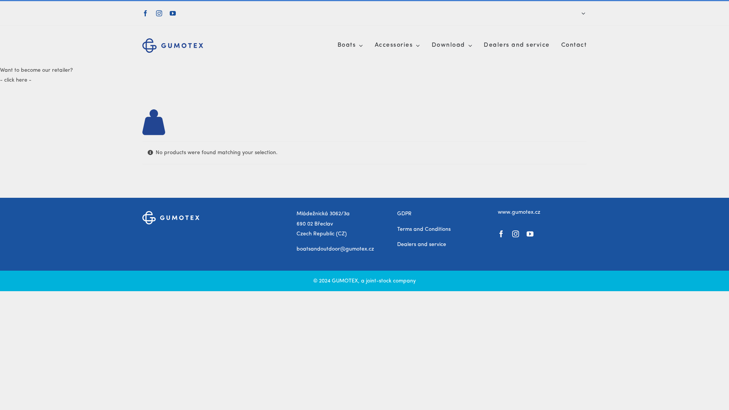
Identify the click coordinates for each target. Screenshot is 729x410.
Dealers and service (421, 244)
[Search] (578, 13)
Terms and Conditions (424, 229)
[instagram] (159, 13)
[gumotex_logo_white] (170, 213)
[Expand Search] (583, 13)
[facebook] (145, 13)
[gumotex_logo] (172, 41)
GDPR (404, 213)
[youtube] (173, 13)
